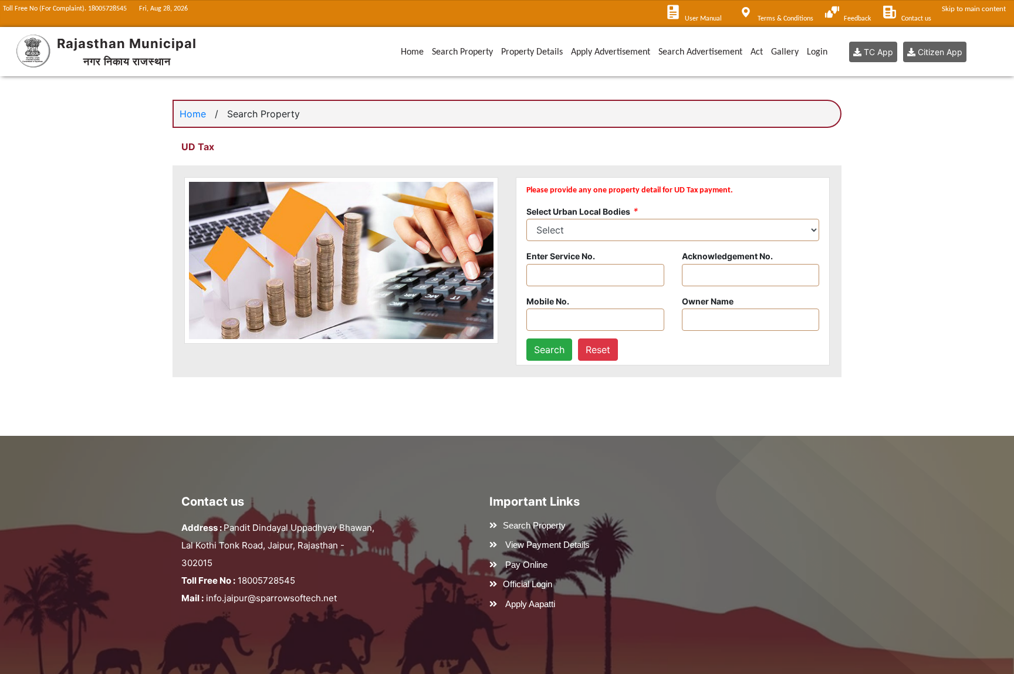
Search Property (462, 52)
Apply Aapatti (530, 604)
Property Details (532, 52)
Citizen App (938, 52)
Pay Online (526, 565)
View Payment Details (547, 545)
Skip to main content (975, 9)
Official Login (527, 584)
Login (817, 52)
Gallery (785, 52)
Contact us (916, 18)
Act (757, 52)
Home (412, 52)
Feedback (857, 18)
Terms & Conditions (785, 18)
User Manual (703, 18)
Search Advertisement (700, 52)
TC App (877, 52)
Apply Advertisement (610, 52)
